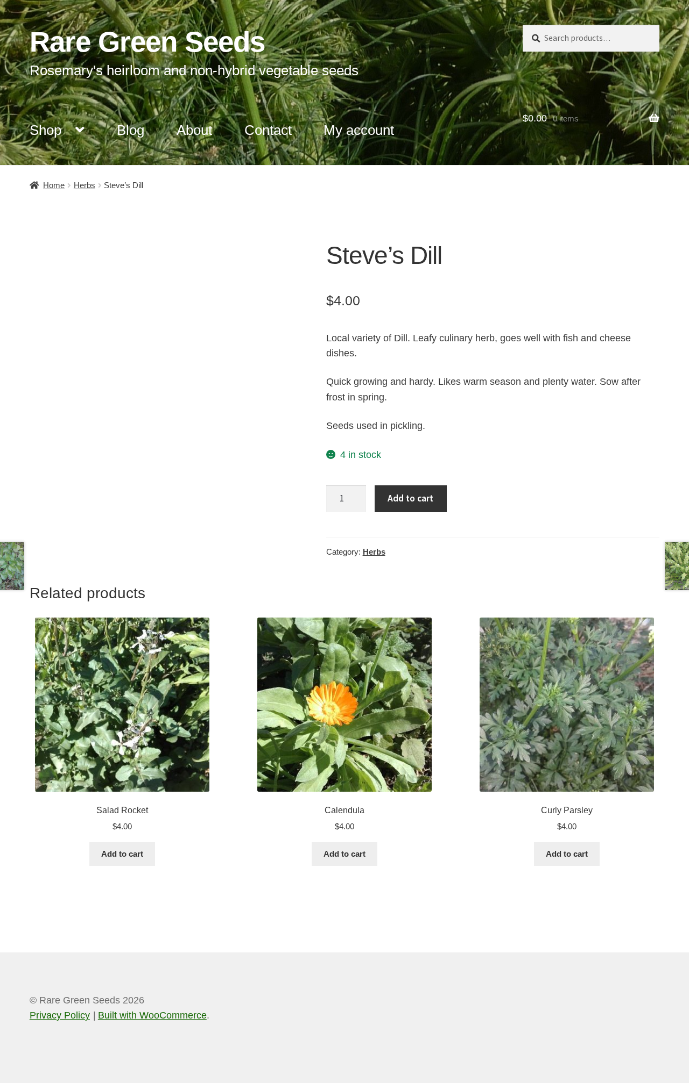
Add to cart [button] (122, 853)
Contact (268, 130)
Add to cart (410, 498)
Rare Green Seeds (147, 42)
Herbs (84, 185)
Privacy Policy (60, 1015)
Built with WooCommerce (152, 1015)
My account (359, 130)
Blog (130, 130)
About (194, 130)
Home (54, 185)
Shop (45, 130)
